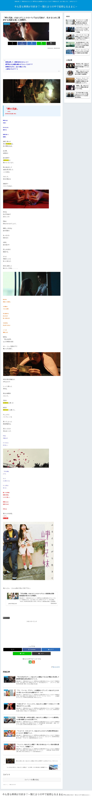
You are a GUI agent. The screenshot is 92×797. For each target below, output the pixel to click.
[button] (51, 43)
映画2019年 (7, 617)
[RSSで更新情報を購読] (33, 662)
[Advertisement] (32, 53)
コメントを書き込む (31, 779)
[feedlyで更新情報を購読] (30, 662)
